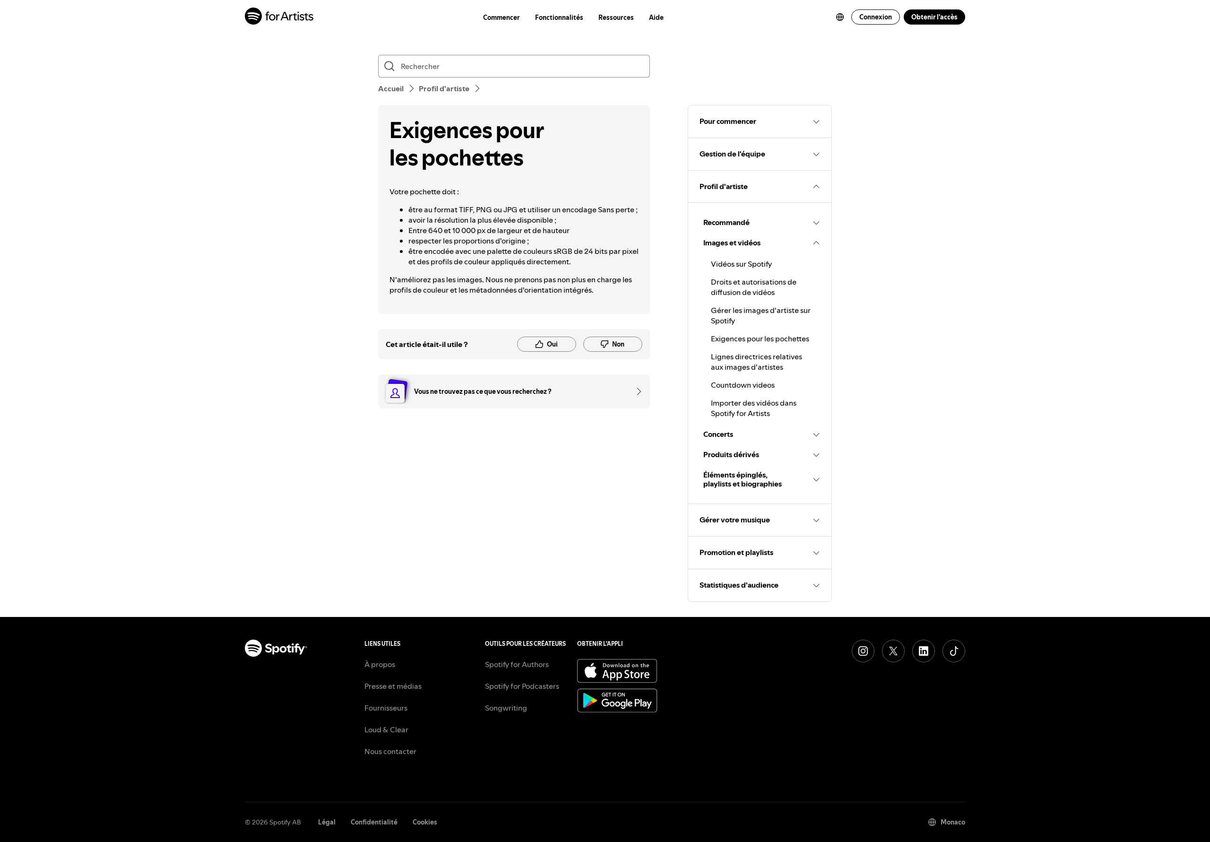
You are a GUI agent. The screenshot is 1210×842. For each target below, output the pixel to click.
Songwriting (506, 708)
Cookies (425, 822)
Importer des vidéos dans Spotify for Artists (753, 408)
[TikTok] (953, 651)
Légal (327, 822)
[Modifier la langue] (839, 17)
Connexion (875, 17)
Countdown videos (743, 385)
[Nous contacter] (635, 391)
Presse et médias (393, 686)
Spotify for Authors (517, 664)
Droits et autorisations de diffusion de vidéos (753, 287)
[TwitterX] (893, 651)
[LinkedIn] (923, 651)
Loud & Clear (386, 729)
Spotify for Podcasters (522, 686)
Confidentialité (374, 822)
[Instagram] (863, 651)
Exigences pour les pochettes (760, 338)
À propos (379, 664)
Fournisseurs (385, 708)
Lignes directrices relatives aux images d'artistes (756, 361)
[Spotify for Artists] (279, 17)
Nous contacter (390, 751)
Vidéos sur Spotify (741, 264)
